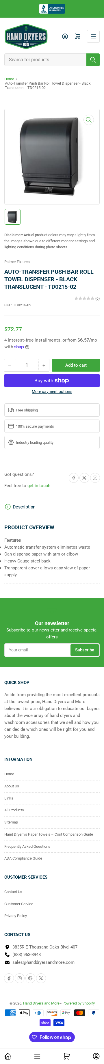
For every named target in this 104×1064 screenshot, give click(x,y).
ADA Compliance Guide (23, 858)
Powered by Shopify (78, 1003)
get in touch (38, 485)
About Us (11, 786)
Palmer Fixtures (17, 262)
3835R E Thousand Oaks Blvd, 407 (44, 947)
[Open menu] (93, 36)
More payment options (52, 391)
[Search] (93, 60)
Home (9, 79)
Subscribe (84, 650)
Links (8, 798)
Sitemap (11, 822)
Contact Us (13, 892)
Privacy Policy (15, 916)
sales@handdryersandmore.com (43, 962)
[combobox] (52, 59)
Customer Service (18, 904)
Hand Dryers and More (41, 1003)
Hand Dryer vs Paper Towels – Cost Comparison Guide (48, 834)
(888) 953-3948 (26, 954)
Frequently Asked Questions (27, 846)
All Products (14, 810)
